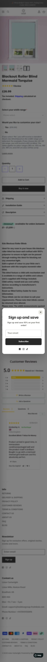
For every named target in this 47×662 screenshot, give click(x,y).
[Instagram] (23, 349)
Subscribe (24, 342)
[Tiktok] (27, 349)
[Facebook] (20, 349)
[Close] (40, 312)
